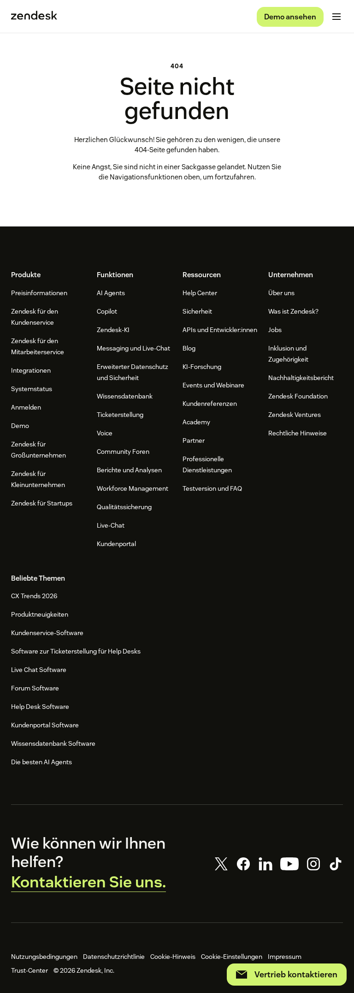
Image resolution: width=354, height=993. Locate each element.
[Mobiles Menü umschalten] (336, 16)
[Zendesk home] (34, 16)
